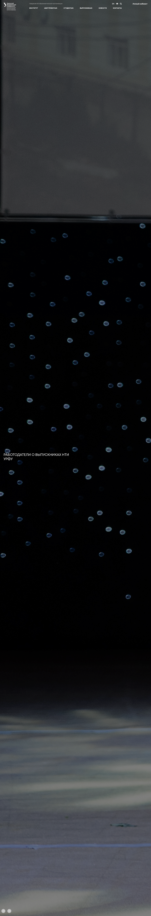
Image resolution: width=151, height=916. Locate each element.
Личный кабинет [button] (140, 4)
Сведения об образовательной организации (45, 3)
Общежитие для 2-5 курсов (29, 457)
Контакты (117, 8)
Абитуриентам (50, 8)
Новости (103, 8)
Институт (33, 8)
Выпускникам (86, 8)
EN (113, 4)
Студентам (68, 8)
